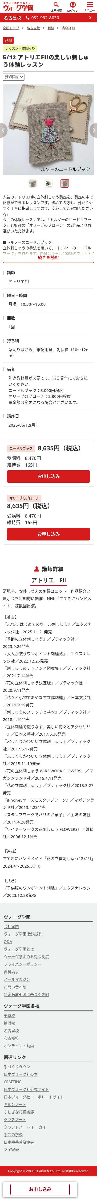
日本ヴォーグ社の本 (21, 1074)
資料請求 (11, 971)
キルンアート (15, 1104)
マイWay (11, 1149)
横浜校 (9, 1023)
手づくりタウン (17, 1066)
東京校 (9, 1015)
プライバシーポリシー (22, 964)
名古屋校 (11, 1030)
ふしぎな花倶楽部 (19, 1112)
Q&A (8, 941)
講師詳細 (11, 77)
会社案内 (11, 926)
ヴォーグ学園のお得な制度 (26, 956)
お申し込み (48, 476)
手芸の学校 (13, 1134)
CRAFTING (13, 1081)
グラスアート (15, 1119)
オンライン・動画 (19, 1045)
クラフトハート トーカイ (25, 1127)
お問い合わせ (15, 986)
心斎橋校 (11, 1038)
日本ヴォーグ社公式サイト (26, 1089)
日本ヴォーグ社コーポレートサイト (34, 1097)
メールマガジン (17, 979)
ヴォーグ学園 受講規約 (23, 934)
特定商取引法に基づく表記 (26, 994)
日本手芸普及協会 (19, 1142)
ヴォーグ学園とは (19, 949)
